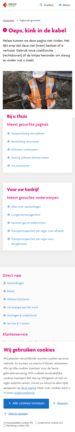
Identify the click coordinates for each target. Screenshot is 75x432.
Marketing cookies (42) (17, 425)
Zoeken (49, 5)
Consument (8, 20)
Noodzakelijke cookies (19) (19, 422)
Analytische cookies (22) (50, 422)
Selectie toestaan (18, 413)
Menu (66, 5)
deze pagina (28, 388)
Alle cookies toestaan (29, 403)
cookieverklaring (23, 392)
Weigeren (62, 403)
